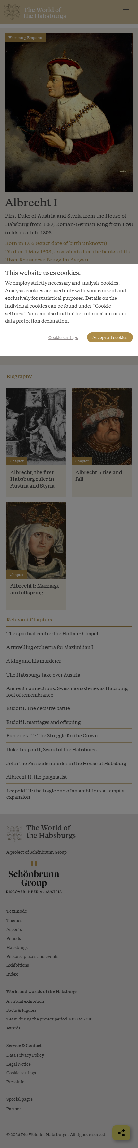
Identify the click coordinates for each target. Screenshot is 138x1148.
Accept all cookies (109, 337)
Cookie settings (63, 337)
